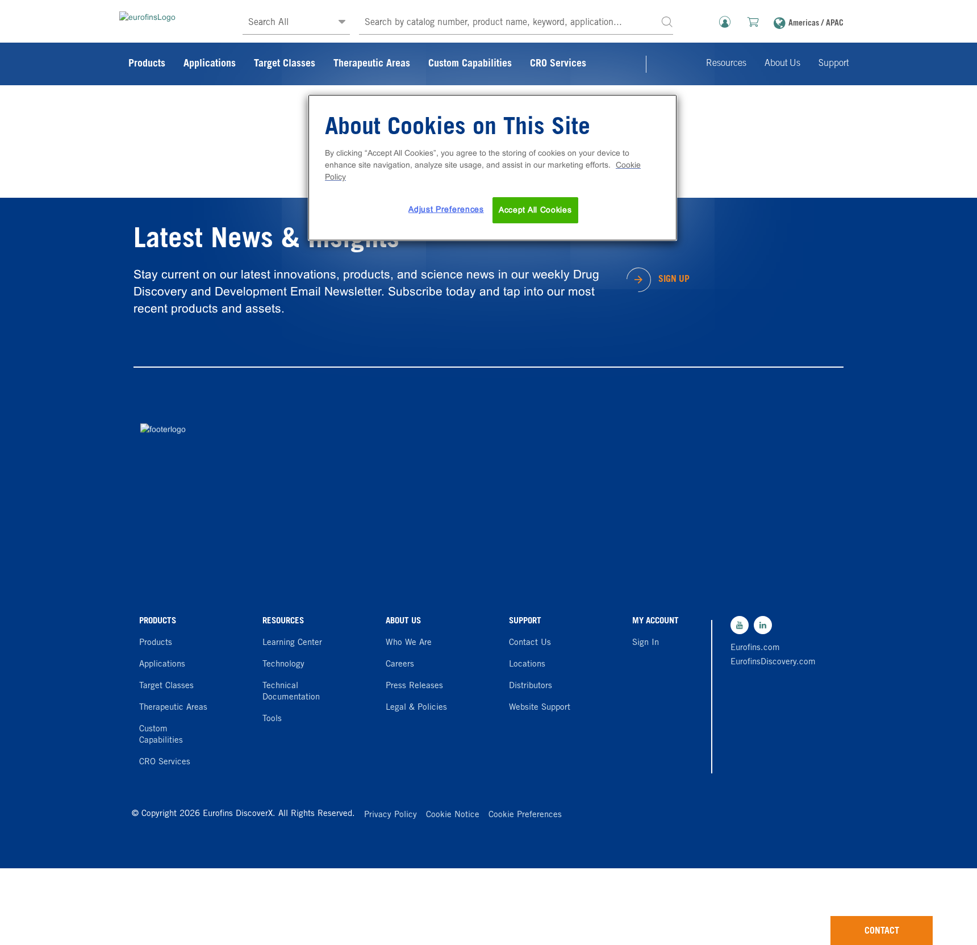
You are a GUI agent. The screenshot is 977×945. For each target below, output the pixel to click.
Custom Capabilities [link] (470, 64)
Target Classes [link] (284, 64)
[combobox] (516, 23)
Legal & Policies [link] (416, 707)
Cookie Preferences (525, 815)
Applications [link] (209, 64)
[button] (667, 21)
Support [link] (834, 63)
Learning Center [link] (292, 643)
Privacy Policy (390, 815)
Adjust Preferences (446, 209)
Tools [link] (272, 719)
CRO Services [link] (558, 64)
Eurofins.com (755, 648)
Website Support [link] (539, 707)
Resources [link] (726, 63)
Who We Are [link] (409, 643)
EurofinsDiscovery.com (770, 662)
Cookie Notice (452, 815)
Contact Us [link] (530, 643)
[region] (492, 167)
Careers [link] (400, 664)
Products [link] (146, 64)
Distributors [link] (530, 686)
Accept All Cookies (535, 209)
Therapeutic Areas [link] (371, 64)
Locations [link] (527, 664)
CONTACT (882, 931)
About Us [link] (782, 63)
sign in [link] (645, 643)
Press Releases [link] (414, 686)
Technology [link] (283, 664)
